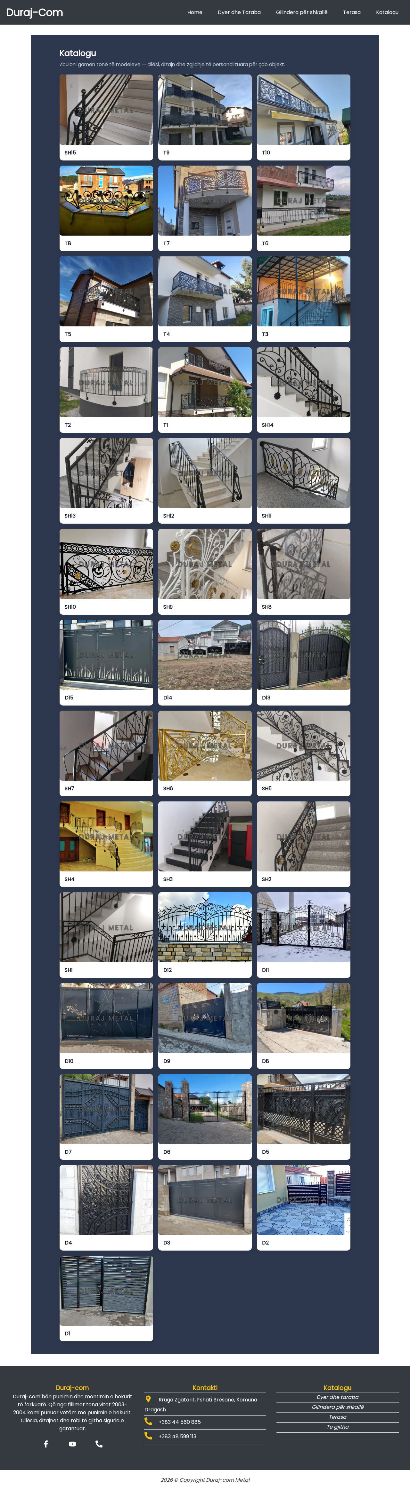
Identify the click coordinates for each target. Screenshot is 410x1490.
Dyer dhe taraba (337, 1397)
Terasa (352, 12)
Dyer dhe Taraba (239, 12)
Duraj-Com (34, 12)
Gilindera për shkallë (302, 12)
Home (194, 12)
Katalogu (387, 12)
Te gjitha (337, 1427)
